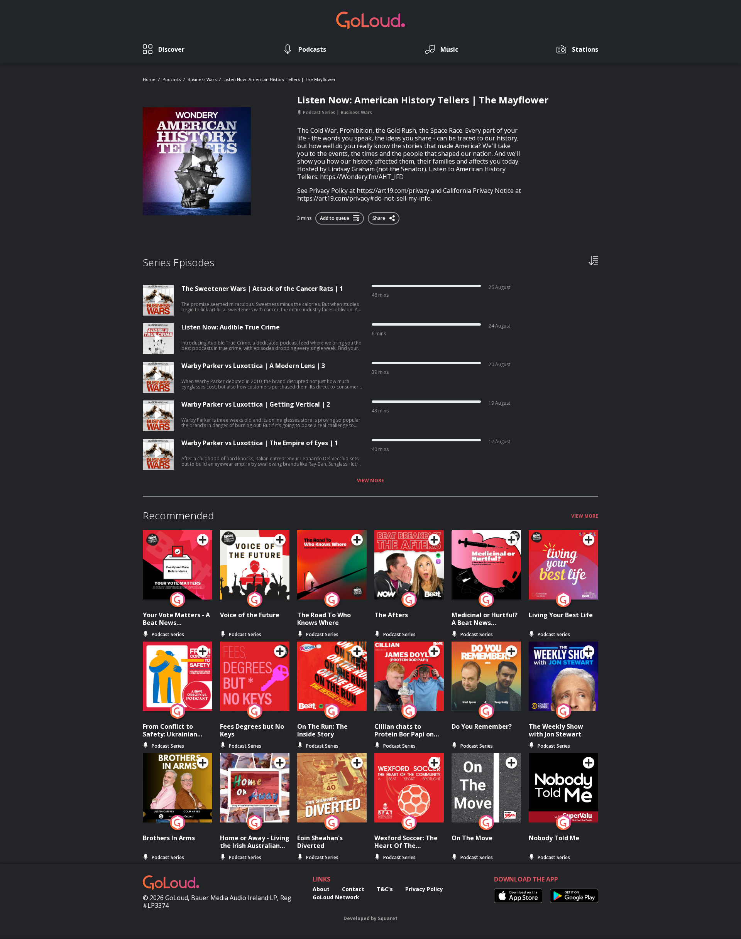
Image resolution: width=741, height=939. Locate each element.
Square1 (388, 918)
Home (149, 79)
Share (379, 216)
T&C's (385, 889)
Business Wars (202, 79)
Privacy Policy (424, 889)
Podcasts (171, 79)
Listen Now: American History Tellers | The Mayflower (279, 79)
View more (370, 480)
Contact (353, 889)
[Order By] (593, 260)
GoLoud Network (336, 897)
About (321, 889)
